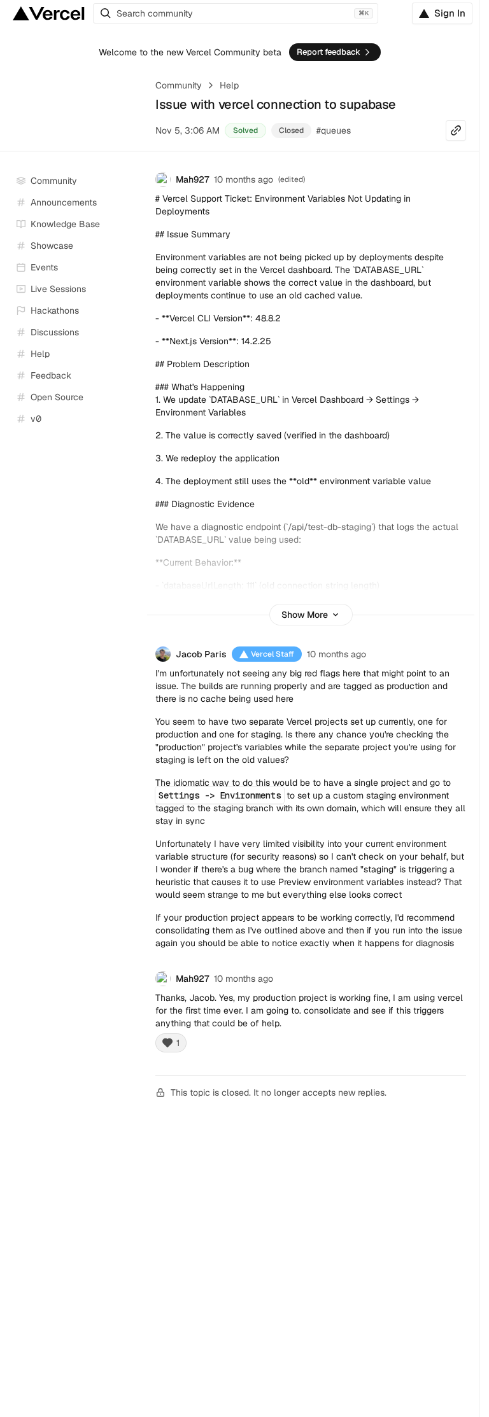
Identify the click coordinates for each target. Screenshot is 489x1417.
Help (229, 85)
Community (178, 85)
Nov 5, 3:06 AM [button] (187, 130)
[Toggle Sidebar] (134, 289)
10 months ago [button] (243, 179)
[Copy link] (456, 130)
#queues (333, 130)
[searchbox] (235, 13)
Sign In (449, 13)
